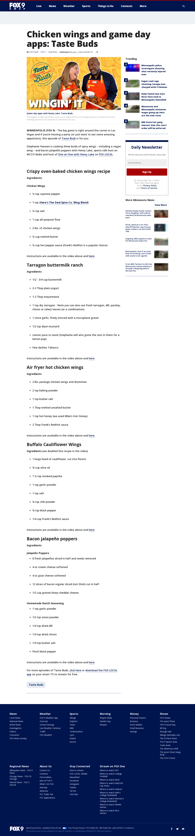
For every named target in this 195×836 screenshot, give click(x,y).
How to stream (77, 770)
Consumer (14, 735)
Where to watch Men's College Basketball (110, 793)
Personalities (46, 777)
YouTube (74, 794)
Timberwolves (76, 731)
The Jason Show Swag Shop (170, 753)
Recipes (103, 724)
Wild (72, 728)
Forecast (44, 721)
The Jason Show (167, 721)
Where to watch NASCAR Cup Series (111, 784)
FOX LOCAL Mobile (78, 773)
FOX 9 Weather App (49, 717)
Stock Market (136, 724)
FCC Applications (47, 797)
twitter (177, 829)
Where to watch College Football (111, 775)
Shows (164, 713)
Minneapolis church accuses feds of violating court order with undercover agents (138, 253)
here (92, 256)
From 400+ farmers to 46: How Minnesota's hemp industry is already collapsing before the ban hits (138, 267)
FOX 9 (43, 52)
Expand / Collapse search (183, 6)
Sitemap (43, 787)
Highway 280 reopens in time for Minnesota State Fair (138, 239)
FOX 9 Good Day (167, 724)
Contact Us (45, 770)
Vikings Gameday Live (170, 735)
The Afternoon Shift (169, 748)
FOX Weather (46, 735)
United (73, 738)
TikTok (73, 791)
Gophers (74, 721)
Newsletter (75, 777)
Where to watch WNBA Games (110, 805)
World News (15, 724)
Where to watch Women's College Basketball (112, 799)
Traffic (43, 731)
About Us (46, 766)
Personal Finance (138, 717)
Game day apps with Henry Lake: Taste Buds (50, 113)
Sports (74, 713)
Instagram (74, 784)
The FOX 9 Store (167, 758)
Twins (72, 724)
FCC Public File (46, 794)
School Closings (47, 724)
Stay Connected (80, 766)
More (143, 6)
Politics (13, 731)
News (13, 713)
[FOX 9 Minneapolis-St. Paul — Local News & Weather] (19, 6)
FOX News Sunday (18, 738)
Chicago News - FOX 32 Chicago (20, 777)
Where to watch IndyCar (111, 789)
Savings (133, 731)
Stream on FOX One (112, 766)
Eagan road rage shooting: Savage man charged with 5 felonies (154, 84)
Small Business (137, 728)
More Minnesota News (139, 200)
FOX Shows (165, 717)
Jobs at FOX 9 (46, 780)
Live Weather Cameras (50, 728)
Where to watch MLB (109, 779)
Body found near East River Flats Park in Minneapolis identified (153, 96)
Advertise (44, 791)
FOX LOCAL (106, 154)
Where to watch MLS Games (109, 811)
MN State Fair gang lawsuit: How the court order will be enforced (154, 125)
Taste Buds (52, 52)
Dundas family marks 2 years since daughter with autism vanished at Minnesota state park (138, 214)
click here (75, 670)
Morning (105, 713)
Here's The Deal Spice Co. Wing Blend (64, 202)
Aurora (73, 741)
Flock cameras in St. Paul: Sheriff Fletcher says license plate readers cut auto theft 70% (138, 228)
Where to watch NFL (109, 770)
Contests (44, 773)
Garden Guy (105, 721)
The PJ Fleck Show (168, 738)
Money (134, 713)
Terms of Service (148, 188)
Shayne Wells (106, 717)
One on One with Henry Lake (76, 154)
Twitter (73, 787)
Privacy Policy (150, 185)
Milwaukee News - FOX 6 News (21, 771)
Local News (15, 717)
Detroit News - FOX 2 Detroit (19, 783)
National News (16, 721)
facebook (171, 829)
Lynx (72, 735)
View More (161, 205)
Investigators (16, 728)
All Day (163, 728)
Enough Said (165, 731)
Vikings (73, 717)
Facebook (74, 780)
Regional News (19, 766)
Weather (45, 713)
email (183, 829)
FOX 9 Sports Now (168, 741)
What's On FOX (47, 784)
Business (134, 721)
